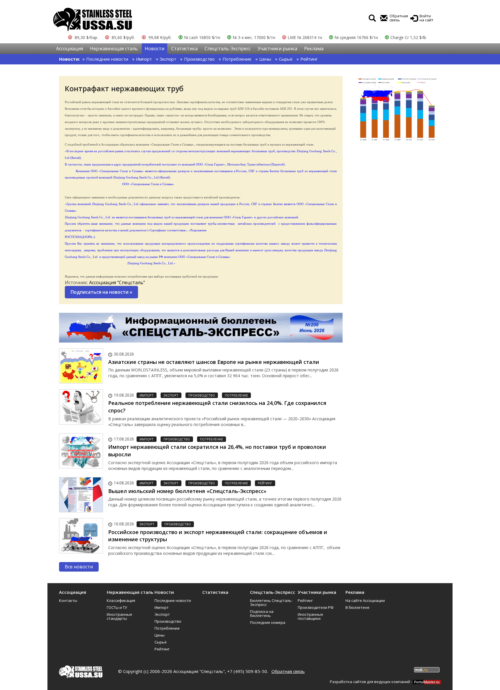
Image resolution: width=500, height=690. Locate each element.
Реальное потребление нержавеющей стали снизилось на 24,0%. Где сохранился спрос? (217, 406)
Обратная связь (288, 671)
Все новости (79, 566)
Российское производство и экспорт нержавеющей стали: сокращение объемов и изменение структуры (217, 536)
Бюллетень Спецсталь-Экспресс (271, 602)
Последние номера (267, 622)
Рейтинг (309, 59)
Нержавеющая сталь (114, 48)
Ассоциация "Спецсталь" (117, 282)
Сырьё (286, 59)
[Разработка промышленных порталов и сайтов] (427, 681)
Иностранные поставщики (310, 616)
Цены (265, 59)
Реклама (313, 48)
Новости (154, 48)
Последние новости (107, 59)
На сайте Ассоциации (365, 600)
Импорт (144, 59)
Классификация (121, 600)
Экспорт (168, 59)
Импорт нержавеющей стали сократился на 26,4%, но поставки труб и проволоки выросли (217, 450)
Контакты (68, 600)
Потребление (237, 59)
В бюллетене (357, 607)
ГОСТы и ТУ (117, 607)
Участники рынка (277, 48)
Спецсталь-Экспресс (228, 48)
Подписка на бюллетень (261, 613)
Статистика (184, 48)
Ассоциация (69, 48)
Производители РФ (316, 607)
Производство (199, 59)
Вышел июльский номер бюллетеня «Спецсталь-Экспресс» (187, 491)
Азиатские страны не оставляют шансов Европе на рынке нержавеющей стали (213, 361)
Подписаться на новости (101, 292)
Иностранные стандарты (119, 616)
